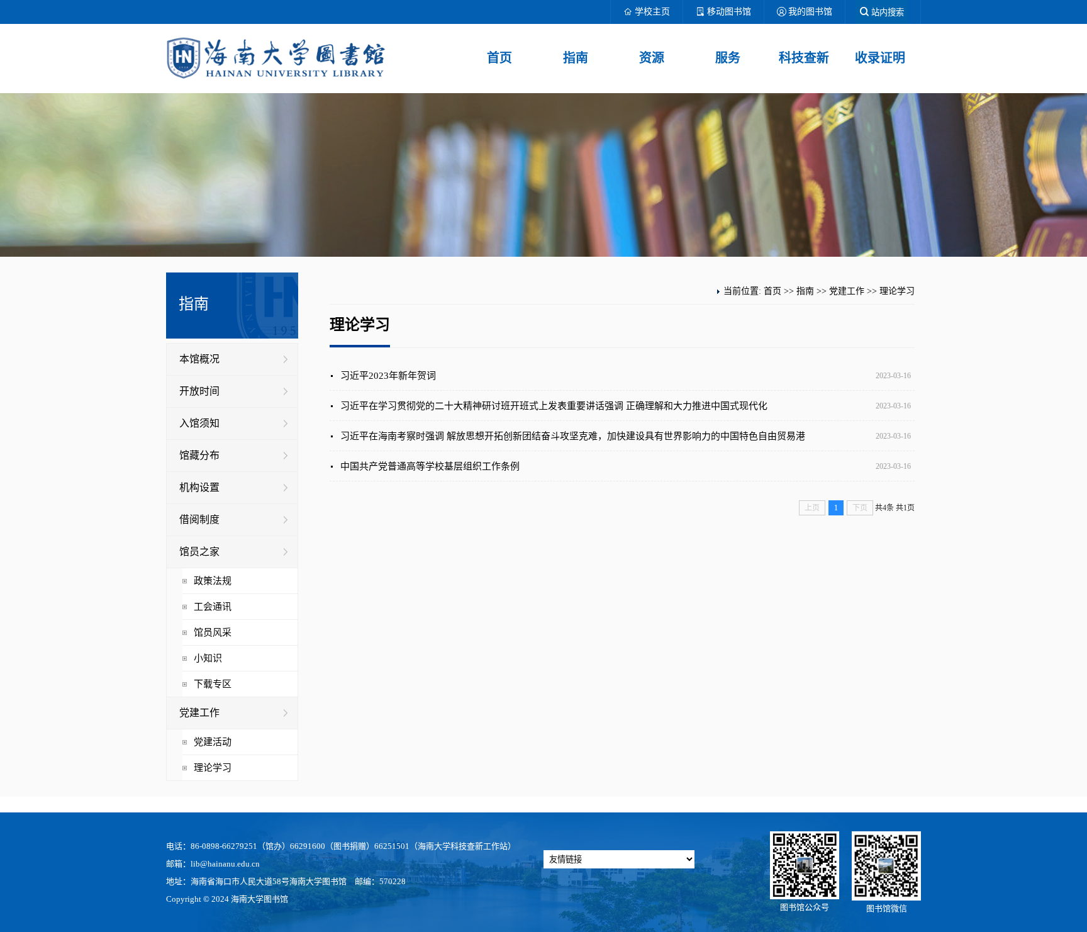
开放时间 (199, 391)
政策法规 (212, 581)
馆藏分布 (199, 455)
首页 (499, 58)
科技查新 (804, 58)
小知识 (208, 658)
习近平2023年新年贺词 (388, 376)
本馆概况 (199, 359)
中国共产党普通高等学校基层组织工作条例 (430, 466)
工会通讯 (212, 607)
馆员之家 (199, 551)
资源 (651, 58)
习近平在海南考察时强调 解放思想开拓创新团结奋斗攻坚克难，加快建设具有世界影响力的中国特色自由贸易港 (572, 436)
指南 (575, 58)
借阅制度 (199, 519)
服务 (727, 58)
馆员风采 (212, 632)
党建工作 (199, 712)
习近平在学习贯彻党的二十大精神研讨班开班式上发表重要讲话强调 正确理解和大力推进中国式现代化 (553, 406)
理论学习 (212, 768)
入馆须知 (199, 423)
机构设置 (199, 487)
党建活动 (212, 742)
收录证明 (880, 58)
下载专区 (212, 684)
